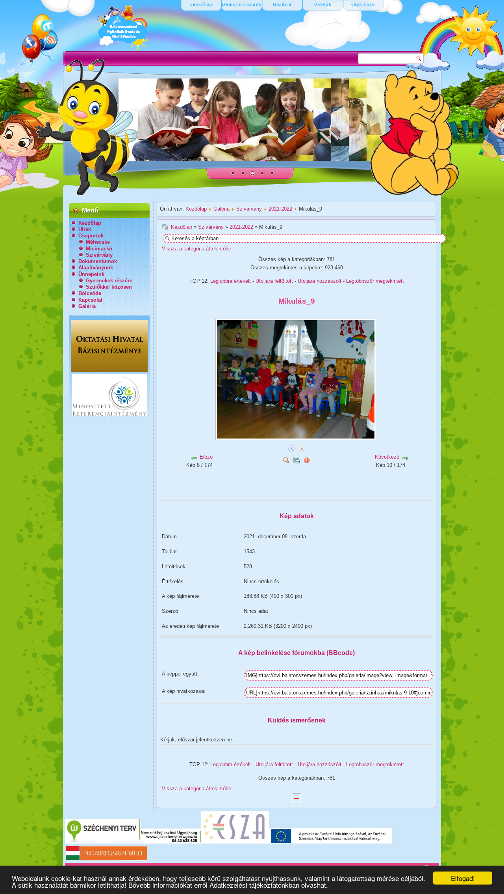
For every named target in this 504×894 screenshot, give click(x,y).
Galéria (87, 306)
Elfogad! (463, 878)
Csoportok (91, 236)
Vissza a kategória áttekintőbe (196, 249)
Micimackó (99, 249)
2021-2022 (280, 209)
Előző (206, 457)
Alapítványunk (95, 268)
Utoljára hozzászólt (319, 281)
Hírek (84, 229)
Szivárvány (99, 255)
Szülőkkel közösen (109, 287)
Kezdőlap (89, 223)
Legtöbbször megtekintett (375, 281)
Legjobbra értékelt (230, 281)
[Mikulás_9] (296, 437)
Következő (387, 457)
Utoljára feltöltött (274, 281)
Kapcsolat (90, 300)
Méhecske (98, 242)
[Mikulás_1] (243, 493)
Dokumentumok (97, 261)
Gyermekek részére (109, 281)
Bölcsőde (89, 293)
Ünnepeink (91, 274)
